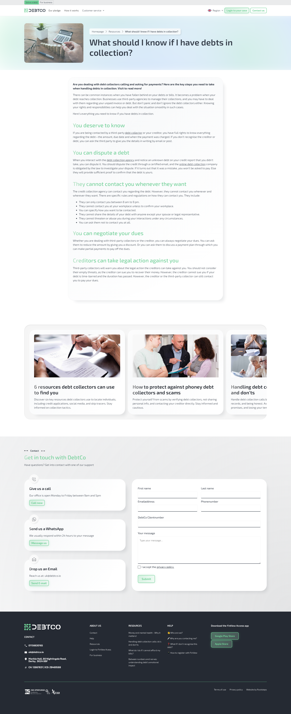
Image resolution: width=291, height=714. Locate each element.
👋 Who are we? (175, 632)
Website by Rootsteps (256, 689)
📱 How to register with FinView (182, 652)
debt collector (133, 132)
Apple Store (221, 643)
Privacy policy (236, 689)
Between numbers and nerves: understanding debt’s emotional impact (144, 662)
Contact (93, 632)
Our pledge (54, 10)
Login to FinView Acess (100, 649)
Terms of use (220, 689)
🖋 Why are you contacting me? (182, 638)
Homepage (98, 31)
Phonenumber (209, 501)
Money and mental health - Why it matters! (144, 634)
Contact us (259, 10)
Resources (114, 31)
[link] (92, 10)
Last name (207, 488)
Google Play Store (225, 635)
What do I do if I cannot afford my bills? (144, 652)
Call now (37, 502)
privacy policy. (165, 567)
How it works (71, 10)
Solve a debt (32, 2)
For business (46, 2)
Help (92, 638)
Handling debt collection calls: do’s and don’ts (145, 643)
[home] (34, 10)
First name (144, 488)
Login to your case (237, 10)
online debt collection (192, 164)
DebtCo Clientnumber (151, 517)
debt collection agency (120, 160)
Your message (146, 533)
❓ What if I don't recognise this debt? (182, 645)
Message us (39, 543)
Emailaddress (146, 501)
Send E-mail (39, 583)
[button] (92, 10)
